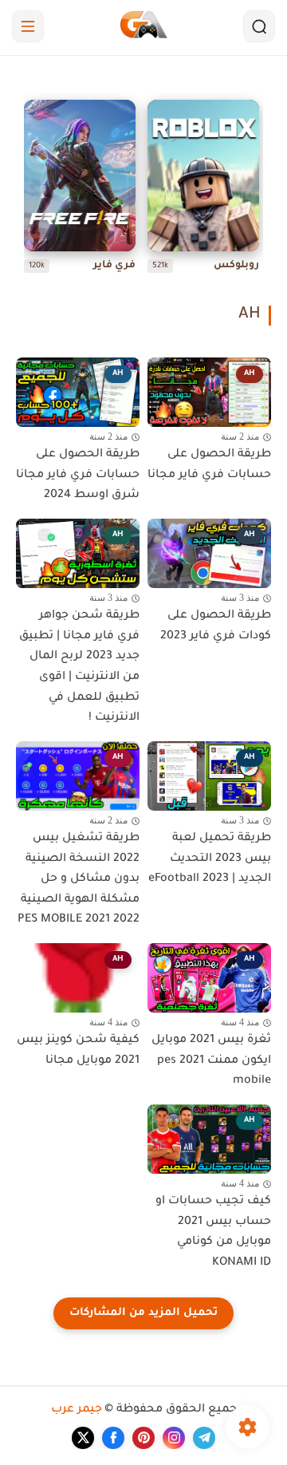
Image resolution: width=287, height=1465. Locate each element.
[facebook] (113, 1438)
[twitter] (83, 1438)
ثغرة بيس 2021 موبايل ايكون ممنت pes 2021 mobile (211, 1061)
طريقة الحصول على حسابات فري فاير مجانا (209, 465)
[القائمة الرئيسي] (28, 26)
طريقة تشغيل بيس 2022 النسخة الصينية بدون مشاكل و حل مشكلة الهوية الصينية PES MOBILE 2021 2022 (79, 879)
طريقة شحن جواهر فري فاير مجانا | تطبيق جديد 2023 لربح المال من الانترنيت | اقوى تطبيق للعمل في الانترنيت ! (79, 667)
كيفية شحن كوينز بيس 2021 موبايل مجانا (78, 1051)
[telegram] (204, 1438)
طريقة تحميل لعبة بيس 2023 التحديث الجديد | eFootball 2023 (209, 859)
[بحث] (259, 26)
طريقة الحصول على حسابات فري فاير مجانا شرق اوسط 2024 (78, 475)
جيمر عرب (76, 1410)
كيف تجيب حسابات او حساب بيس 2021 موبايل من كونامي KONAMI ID (213, 1232)
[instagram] (174, 1438)
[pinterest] (143, 1438)
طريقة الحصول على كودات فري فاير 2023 (215, 626)
